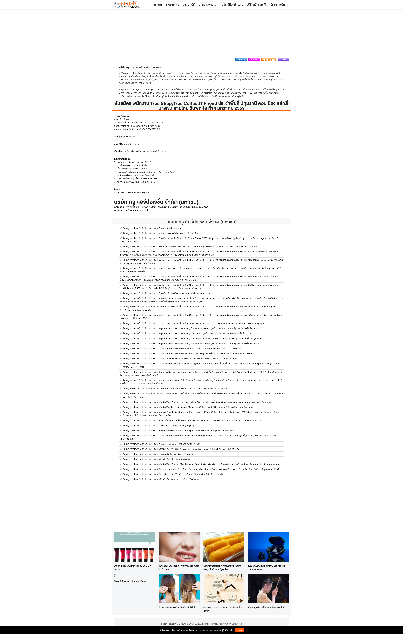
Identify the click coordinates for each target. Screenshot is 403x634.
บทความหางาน (207, 4)
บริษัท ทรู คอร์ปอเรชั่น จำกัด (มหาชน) (201, 221)
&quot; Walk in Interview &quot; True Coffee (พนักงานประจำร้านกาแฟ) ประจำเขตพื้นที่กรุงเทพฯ (206, 333)
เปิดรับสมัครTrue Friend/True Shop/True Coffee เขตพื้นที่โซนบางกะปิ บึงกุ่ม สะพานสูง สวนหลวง (206, 407)
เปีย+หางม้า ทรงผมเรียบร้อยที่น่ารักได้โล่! (177, 607)
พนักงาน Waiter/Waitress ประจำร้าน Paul (179, 233)
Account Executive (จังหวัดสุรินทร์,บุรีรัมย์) (179, 444)
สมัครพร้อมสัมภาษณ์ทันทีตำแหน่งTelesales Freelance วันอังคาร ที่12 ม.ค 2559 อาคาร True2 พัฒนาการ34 (210, 420)
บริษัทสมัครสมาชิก (257, 4)
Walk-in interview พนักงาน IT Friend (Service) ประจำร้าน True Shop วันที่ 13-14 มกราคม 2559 (205, 353)
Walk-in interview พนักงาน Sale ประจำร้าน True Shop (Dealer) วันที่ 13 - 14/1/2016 (200, 348)
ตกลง (239, 630)
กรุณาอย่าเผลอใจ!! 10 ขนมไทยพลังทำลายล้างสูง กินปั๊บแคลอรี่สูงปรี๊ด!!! (222, 567)
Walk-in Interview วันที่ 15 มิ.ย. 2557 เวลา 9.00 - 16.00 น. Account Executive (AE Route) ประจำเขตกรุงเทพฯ (212, 323)
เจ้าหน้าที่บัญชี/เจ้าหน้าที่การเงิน (174, 459)
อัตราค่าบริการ (279, 4)
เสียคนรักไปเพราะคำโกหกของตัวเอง (130, 581)
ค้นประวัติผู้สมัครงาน (231, 4)
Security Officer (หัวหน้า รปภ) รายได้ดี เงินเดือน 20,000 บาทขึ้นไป (191, 474)
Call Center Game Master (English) (176, 425)
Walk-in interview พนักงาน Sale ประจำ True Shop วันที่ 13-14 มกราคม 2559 (196, 388)
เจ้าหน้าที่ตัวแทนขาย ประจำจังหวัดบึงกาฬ (179, 479)
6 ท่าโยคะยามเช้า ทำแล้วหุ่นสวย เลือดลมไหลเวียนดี (222, 609)
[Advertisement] (201, 35)
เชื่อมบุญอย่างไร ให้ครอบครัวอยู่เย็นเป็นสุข (267, 607)
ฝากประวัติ (189, 4)
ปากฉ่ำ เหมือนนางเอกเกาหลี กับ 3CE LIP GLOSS (132, 567)
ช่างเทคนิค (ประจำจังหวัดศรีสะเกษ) (176, 454)
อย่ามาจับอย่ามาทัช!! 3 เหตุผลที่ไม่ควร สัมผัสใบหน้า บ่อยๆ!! (179, 567)
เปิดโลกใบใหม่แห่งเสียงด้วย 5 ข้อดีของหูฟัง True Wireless (266, 567)
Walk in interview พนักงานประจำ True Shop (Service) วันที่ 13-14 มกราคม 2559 (198, 358)
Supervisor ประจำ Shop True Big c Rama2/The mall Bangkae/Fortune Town (196, 430)
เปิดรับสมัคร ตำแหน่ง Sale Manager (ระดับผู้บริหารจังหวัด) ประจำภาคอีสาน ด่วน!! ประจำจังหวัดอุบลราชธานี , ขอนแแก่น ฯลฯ (220, 464)
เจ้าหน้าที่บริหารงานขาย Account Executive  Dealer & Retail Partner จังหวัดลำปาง (199, 449)
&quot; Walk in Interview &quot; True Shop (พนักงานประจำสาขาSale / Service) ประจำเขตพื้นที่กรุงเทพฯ (210, 338)
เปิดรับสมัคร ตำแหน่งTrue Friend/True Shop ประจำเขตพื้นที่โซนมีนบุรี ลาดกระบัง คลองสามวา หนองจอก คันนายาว (215, 402)
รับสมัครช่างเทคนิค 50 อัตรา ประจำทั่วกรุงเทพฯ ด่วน (184, 293)
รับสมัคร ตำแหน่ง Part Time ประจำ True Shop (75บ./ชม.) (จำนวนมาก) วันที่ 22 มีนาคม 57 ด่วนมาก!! (208, 246)
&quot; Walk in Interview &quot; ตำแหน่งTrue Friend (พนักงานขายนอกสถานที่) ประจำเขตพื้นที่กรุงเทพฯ (209, 328)
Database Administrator (170, 228)
